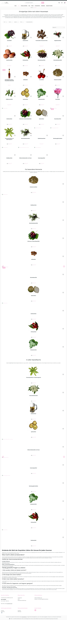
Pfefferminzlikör (9, 99)
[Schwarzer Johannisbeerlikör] (25, 113)
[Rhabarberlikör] (41, 93)
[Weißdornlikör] (9, 152)
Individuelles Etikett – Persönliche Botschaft (9, 80)
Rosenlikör (57, 99)
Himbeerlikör (25, 60)
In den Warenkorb (9, 84)
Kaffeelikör (25, 79)
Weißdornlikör (9, 158)
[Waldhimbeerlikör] (41, 132)
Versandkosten (24, 616)
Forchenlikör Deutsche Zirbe (41, 40)
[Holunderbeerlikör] (41, 54)
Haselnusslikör (9, 60)
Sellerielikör (41, 118)
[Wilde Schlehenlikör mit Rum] (25, 152)
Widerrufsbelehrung (38, 597)
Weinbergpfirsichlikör (57, 138)
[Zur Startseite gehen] (6, 3)
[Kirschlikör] (41, 74)
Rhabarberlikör (41, 99)
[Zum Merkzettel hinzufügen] (15, 38)
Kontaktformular (9, 603)
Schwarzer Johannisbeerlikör (25, 118)
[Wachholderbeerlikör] (25, 132)
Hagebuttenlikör (57, 40)
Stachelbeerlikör (57, 118)
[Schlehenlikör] (9, 113)
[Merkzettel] (59, 3)
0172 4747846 (3, 599)
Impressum (20, 597)
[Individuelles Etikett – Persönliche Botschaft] (9, 74)
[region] (33, 266)
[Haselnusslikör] (9, 54)
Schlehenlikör (9, 118)
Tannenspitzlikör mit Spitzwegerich (9, 139)
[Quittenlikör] (25, 93)
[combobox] (32, 3)
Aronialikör (9, 40)
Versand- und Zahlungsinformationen (41, 599)
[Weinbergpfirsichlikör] (57, 132)
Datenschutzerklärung (22, 600)
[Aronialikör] (9, 34)
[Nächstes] (64, 266)
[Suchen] (42, 3)
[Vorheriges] (3, 266)
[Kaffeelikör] (25, 74)
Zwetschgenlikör (41, 158)
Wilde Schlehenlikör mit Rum (25, 158)
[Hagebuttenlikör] (57, 34)
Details (9, 45)
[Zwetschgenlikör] (41, 152)
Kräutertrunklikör (57, 79)
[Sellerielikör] (41, 113)
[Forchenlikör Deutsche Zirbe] (41, 34)
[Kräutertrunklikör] (57, 74)
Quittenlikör (25, 99)
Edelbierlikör (25, 40)
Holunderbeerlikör (41, 60)
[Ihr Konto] (62, 3)
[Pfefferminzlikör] (9, 93)
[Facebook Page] (35, 610)
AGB (18, 599)
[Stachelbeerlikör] (57, 113)
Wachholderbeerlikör (25, 138)
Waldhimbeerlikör (41, 138)
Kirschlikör (41, 79)
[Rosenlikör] (57, 93)
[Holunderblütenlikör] (57, 54)
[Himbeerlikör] (25, 54)
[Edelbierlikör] (25, 34)
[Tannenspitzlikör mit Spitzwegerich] (9, 132)
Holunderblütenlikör (57, 60)
